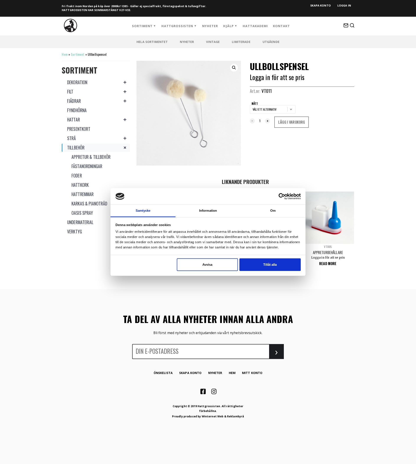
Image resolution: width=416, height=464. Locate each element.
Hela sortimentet (152, 42)
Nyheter (210, 26)
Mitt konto (252, 373)
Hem (64, 54)
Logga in (344, 5)
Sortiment (142, 26)
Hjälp (228, 26)
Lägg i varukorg (291, 122)
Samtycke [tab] (143, 210)
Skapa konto (320, 5)
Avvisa (207, 264)
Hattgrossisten (177, 26)
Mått (255, 103)
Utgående (271, 42)
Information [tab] (208, 210)
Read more (327, 263)
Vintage (213, 42)
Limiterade (241, 42)
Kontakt (281, 26)
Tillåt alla (270, 264)
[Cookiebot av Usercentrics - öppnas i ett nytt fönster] (282, 196)
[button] (234, 68)
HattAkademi (255, 26)
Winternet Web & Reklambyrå (223, 416)
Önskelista (163, 373)
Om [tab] (273, 210)
